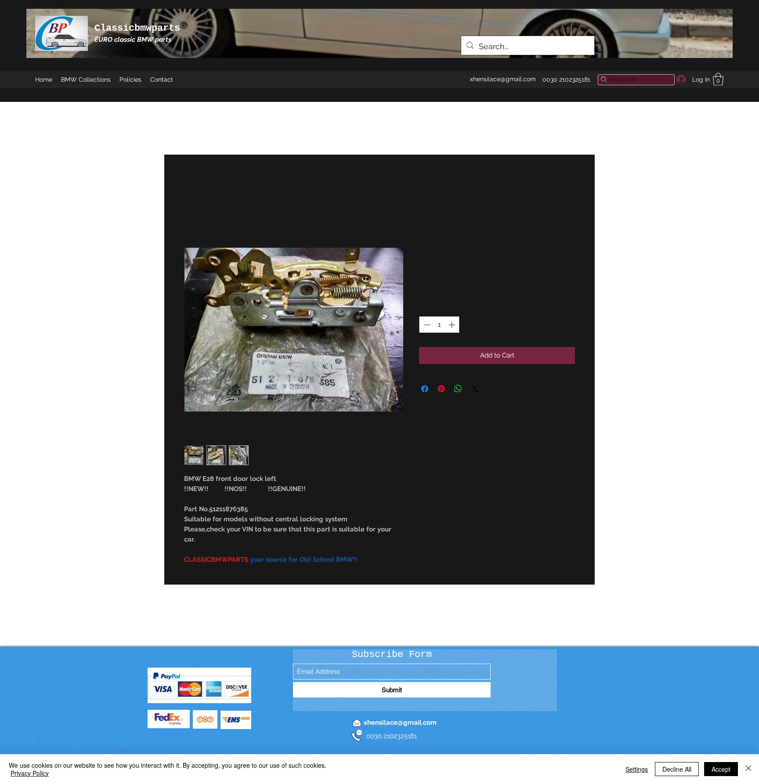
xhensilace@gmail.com (503, 79)
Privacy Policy (30, 773)
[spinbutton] (439, 325)
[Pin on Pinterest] (441, 388)
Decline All (676, 769)
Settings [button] (636, 769)
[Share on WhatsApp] (458, 388)
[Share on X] (475, 388)
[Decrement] (426, 325)
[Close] (748, 769)
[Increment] (453, 325)
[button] (718, 79)
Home (194, 187)
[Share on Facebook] (424, 388)
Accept (721, 769)
